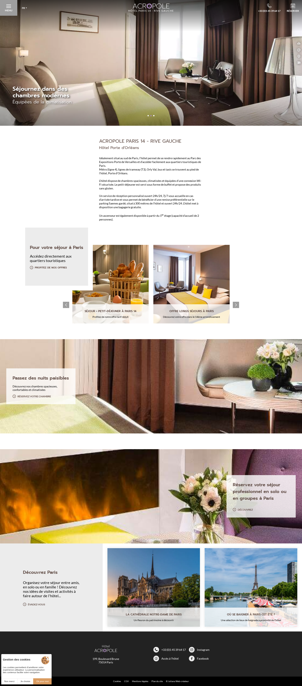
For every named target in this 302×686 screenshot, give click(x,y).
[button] (148, 115)
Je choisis (25, 681)
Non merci (9, 681)
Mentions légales (140, 681)
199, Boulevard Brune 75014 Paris (105, 660)
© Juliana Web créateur (177, 681)
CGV (126, 681)
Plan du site (157, 681)
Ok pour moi (42, 681)
